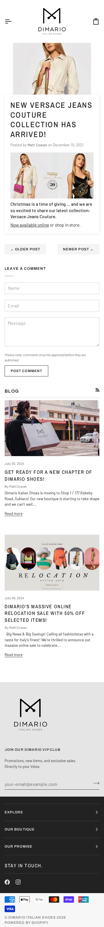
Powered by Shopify (27, 923)
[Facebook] (7, 882)
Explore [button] (14, 812)
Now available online (29, 224)
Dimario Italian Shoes (32, 917)
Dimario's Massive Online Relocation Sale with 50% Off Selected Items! (45, 613)
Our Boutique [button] (20, 829)
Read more (14, 513)
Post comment (26, 371)
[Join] (94, 783)
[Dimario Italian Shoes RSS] (97, 390)
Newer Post (78, 249)
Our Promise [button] (18, 846)
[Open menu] (13, 21)
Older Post (25, 249)
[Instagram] (18, 882)
